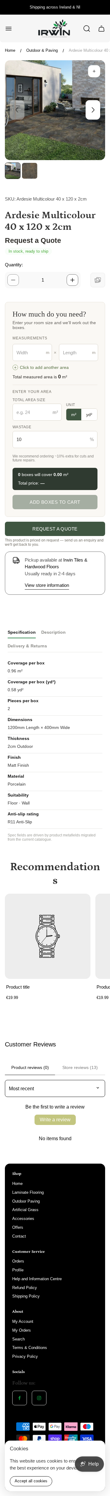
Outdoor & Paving (42, 50)
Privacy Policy (25, 1356)
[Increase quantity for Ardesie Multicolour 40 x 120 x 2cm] (72, 280)
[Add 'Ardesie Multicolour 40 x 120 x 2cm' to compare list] (97, 280)
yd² (89, 414)
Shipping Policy (26, 1296)
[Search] (87, 28)
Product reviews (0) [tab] (30, 1067)
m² (73, 414)
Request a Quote (55, 528)
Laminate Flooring (28, 1192)
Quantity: (14, 264)
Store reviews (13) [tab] (80, 1067)
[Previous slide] (17, 110)
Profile (18, 1270)
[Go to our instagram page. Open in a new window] (39, 1398)
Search (18, 1339)
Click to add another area (41, 367)
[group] (12, 171)
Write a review (55, 1119)
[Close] (96, 1449)
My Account (22, 1321)
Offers (17, 1227)
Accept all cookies (31, 1481)
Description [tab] (53, 632)
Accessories (23, 1218)
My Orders (21, 1330)
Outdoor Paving (26, 1201)
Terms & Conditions (29, 1347)
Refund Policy (24, 1287)
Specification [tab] (22, 632)
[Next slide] (93, 110)
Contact (19, 1236)
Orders (18, 1261)
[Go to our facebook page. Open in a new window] (19, 1398)
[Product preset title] (47, 936)
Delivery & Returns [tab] (27, 645)
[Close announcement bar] (101, 7)
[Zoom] (94, 71)
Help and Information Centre (37, 1279)
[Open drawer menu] (9, 29)
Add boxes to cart (55, 502)
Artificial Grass (25, 1209)
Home (10, 50)
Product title (18, 987)
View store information (47, 585)
